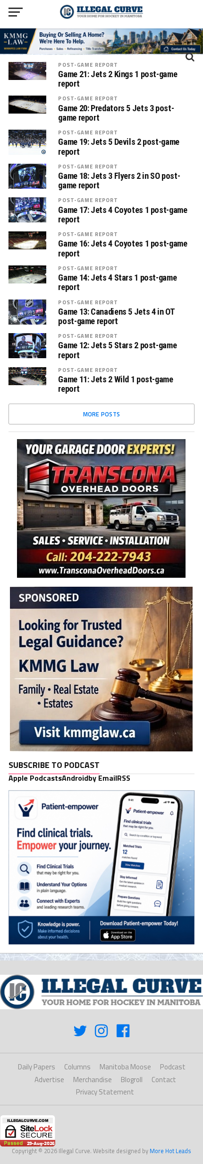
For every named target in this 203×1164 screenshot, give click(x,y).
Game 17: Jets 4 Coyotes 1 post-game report (122, 214)
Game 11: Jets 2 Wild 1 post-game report (115, 384)
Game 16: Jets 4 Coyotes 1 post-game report (122, 248)
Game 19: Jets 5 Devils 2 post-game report (118, 146)
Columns (77, 1066)
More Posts (101, 414)
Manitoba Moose (125, 1066)
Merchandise (92, 1079)
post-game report (88, 65)
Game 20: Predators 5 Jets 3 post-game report (116, 113)
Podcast (173, 1066)
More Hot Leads (170, 1150)
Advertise (49, 1079)
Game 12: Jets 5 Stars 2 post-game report (117, 350)
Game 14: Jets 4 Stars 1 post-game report (117, 282)
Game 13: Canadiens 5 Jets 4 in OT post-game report (116, 316)
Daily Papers (36, 1066)
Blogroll (132, 1079)
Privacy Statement (105, 1091)
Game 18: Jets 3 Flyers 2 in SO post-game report (119, 180)
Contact (164, 1079)
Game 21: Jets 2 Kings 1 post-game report (117, 79)
